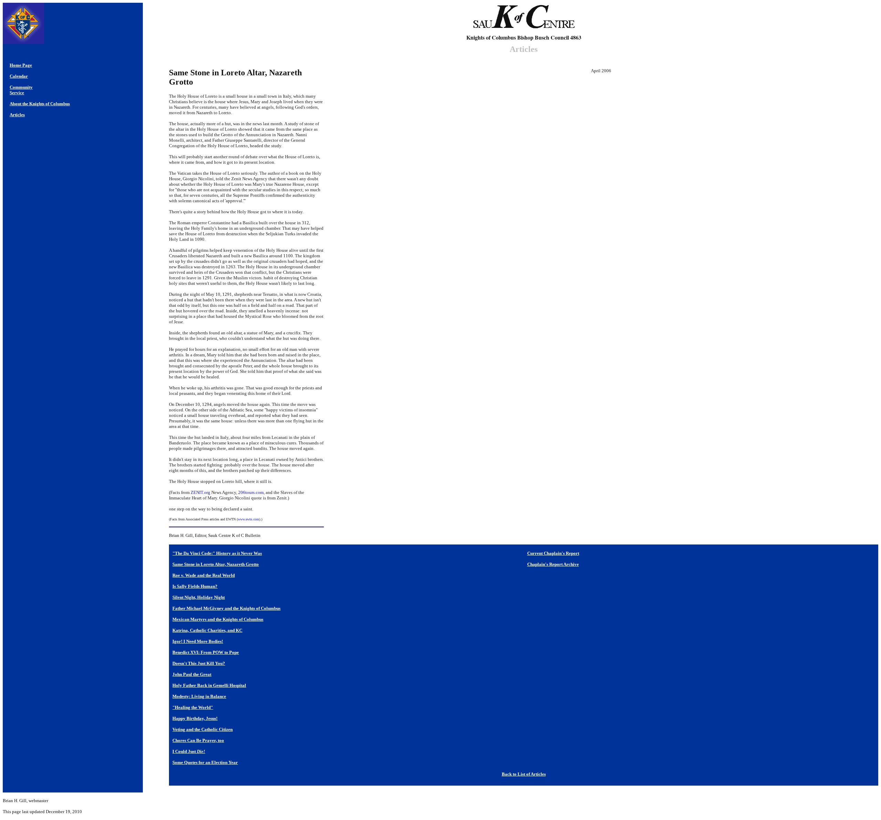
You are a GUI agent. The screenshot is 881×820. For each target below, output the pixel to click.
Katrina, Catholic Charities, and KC (207, 630)
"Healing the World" (192, 707)
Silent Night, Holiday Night (198, 597)
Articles (17, 114)
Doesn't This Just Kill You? (198, 663)
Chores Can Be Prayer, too (198, 740)
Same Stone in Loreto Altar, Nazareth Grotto (215, 564)
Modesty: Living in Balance (199, 696)
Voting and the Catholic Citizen (202, 729)
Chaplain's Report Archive (553, 564)
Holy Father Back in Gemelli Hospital (209, 685)
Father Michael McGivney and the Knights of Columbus (226, 608)
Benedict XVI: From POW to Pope (205, 652)
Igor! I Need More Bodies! (197, 641)
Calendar (19, 76)
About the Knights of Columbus (40, 103)
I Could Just (188, 751)
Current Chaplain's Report (553, 553)
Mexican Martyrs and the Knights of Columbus (217, 619)
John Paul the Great (191, 674)
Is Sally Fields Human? (194, 586)
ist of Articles (533, 774)
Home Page (21, 65)
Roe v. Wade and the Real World (203, 575)
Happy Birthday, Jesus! (194, 718)
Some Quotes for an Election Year (205, 762)
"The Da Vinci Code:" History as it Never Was (217, 553)
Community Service (21, 90)
